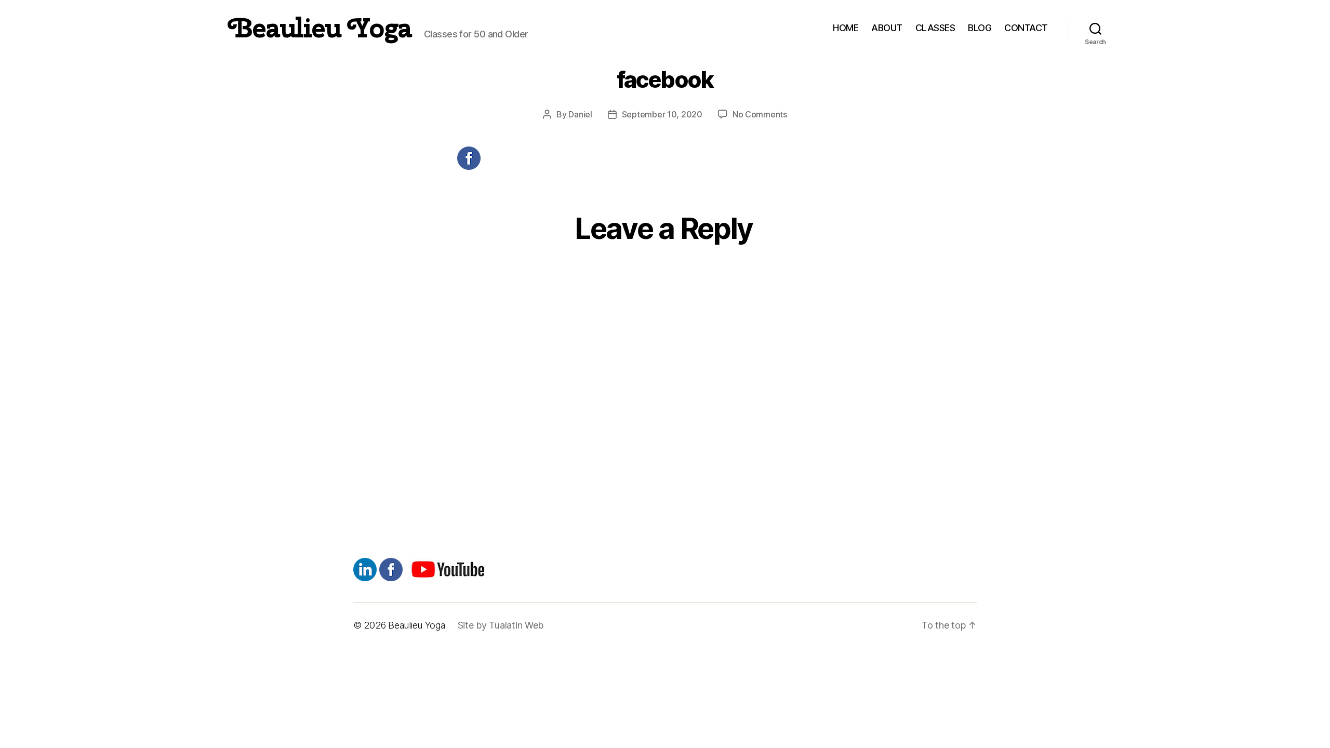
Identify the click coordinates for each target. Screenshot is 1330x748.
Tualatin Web (516, 625)
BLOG (979, 27)
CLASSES (935, 27)
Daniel (580, 114)
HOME (845, 27)
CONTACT (1026, 27)
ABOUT (886, 27)
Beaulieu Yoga (320, 28)
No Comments (760, 114)
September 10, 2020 (662, 114)
